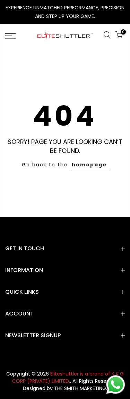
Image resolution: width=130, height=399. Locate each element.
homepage (89, 164)
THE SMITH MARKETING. (80, 388)
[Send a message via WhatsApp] (116, 385)
